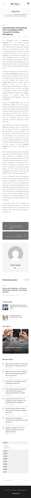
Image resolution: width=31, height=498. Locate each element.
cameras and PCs (7, 82)
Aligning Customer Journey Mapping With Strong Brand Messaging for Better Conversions (16, 373)
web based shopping (11, 73)
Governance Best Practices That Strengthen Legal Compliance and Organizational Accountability (15, 400)
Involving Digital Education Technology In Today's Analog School (16, 227)
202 (4, 472)
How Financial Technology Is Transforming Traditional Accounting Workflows (16, 420)
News (10, 14)
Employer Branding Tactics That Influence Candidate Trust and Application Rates (15, 429)
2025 (5, 451)
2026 (5, 443)
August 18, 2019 (8, 350)
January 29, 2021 (12, 36)
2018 (5, 469)
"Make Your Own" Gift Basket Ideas (13, 236)
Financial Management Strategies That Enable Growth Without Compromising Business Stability (15, 391)
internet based (15, 102)
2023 (5, 456)
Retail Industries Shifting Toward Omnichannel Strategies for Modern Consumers (16, 410)
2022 (5, 459)
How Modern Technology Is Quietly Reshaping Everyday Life (15, 382)
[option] (15, 289)
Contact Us (16, 493)
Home (5, 14)
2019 (5, 467)
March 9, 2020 (11, 295)
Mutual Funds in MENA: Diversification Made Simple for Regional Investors (16, 365)
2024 (5, 453)
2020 (5, 464)
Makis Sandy (5, 36)
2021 (5, 461)
